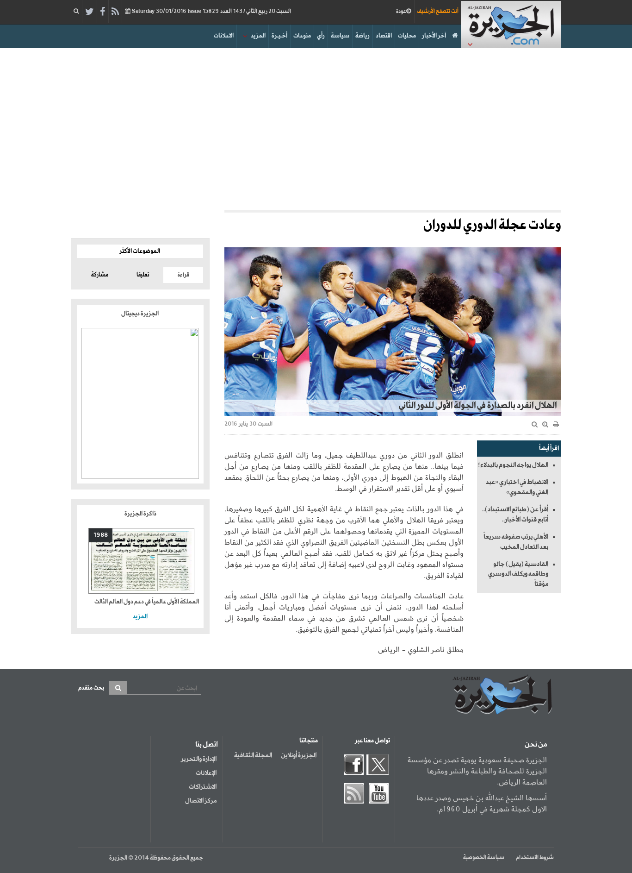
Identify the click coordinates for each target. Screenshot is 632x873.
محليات (407, 36)
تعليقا (142, 275)
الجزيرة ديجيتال (140, 314)
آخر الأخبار (434, 36)
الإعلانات (206, 773)
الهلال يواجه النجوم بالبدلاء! (513, 465)
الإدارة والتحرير (199, 759)
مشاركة (99, 275)
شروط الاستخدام (535, 857)
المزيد (258, 36)
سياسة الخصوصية (483, 857)
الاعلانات (224, 36)
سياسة (340, 36)
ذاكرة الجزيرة (140, 514)
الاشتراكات (203, 787)
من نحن (536, 744)
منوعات (302, 36)
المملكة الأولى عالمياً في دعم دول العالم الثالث (146, 602)
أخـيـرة (279, 36)
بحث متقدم (91, 688)
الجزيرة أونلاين (298, 755)
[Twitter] (89, 12)
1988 (100, 535)
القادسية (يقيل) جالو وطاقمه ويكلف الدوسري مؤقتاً (518, 574)
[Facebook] (102, 12)
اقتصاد (384, 36)
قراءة (183, 275)
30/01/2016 (210, 11)
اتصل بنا (206, 744)
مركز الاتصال (201, 801)
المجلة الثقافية (253, 755)
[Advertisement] (316, 127)
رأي (321, 36)
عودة (401, 11)
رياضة (362, 36)
